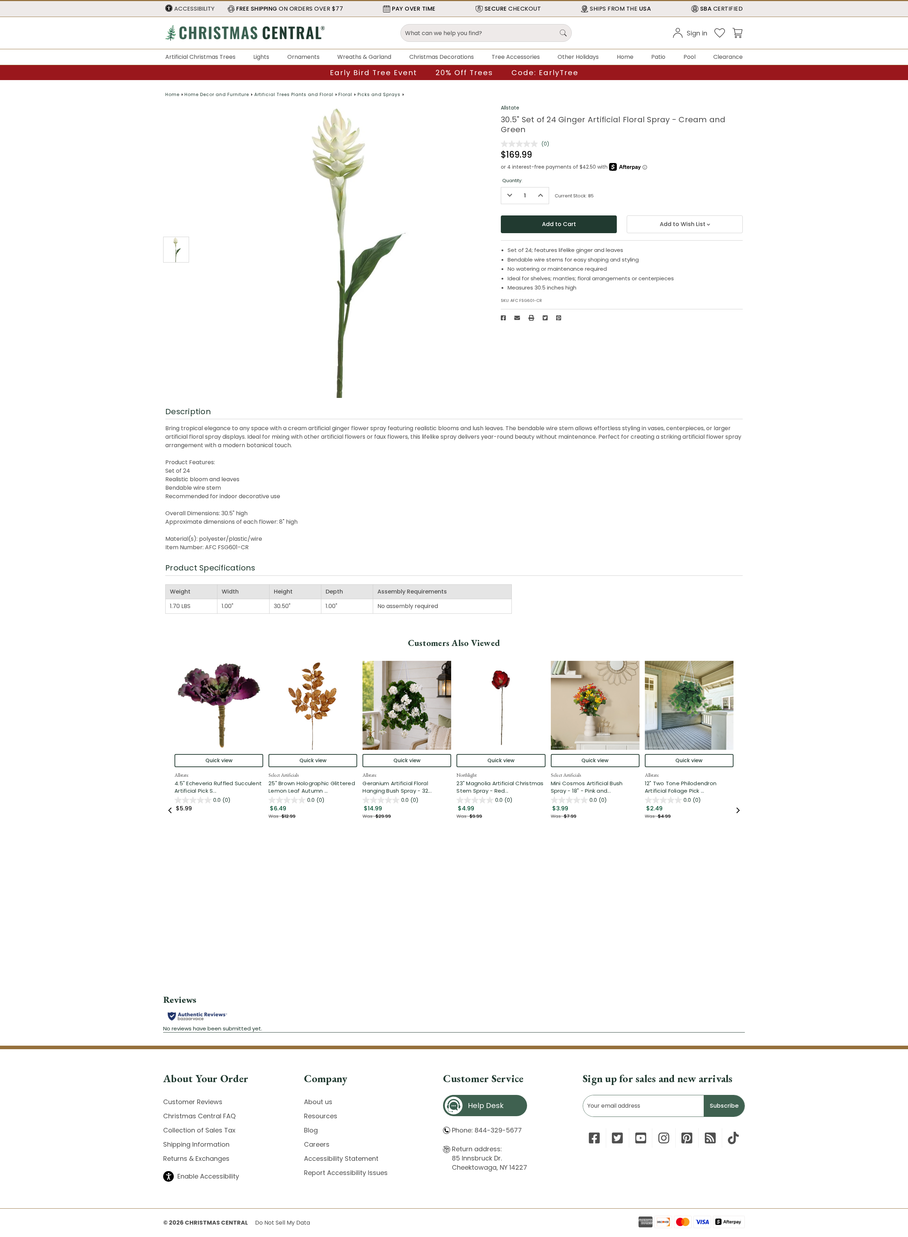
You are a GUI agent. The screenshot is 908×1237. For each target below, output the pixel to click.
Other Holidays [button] (578, 57)
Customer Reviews (192, 1101)
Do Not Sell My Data (282, 1223)
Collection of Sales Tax (199, 1130)
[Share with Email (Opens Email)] (517, 318)
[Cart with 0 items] (737, 32)
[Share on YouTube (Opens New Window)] (641, 1138)
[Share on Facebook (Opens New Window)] (503, 318)
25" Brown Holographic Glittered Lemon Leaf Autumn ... (312, 787)
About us (318, 1101)
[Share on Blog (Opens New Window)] (710, 1138)
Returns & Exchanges (196, 1158)
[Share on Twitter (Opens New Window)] (545, 318)
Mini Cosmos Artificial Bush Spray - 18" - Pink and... (595, 787)
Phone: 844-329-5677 (487, 1130)
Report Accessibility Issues (346, 1172)
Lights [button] (261, 57)
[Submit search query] (563, 32)
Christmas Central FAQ (199, 1116)
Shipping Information (196, 1144)
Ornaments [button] (303, 57)
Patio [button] (658, 57)
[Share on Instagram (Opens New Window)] (664, 1138)
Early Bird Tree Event (373, 73)
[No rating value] (521, 143)
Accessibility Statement (341, 1158)
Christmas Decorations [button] (441, 57)
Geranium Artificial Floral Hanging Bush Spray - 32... (406, 787)
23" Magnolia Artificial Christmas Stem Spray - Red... (500, 787)
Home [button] (625, 57)
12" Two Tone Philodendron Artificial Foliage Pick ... (689, 787)
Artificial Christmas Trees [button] (200, 57)
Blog (311, 1130)
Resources (320, 1116)
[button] (190, 9)
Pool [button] (689, 57)
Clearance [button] (728, 57)
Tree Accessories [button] (516, 57)
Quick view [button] (219, 760)
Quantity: (512, 180)
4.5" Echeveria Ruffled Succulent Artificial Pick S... (219, 787)
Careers (317, 1144)
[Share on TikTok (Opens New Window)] (733, 1138)
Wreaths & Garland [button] (364, 57)
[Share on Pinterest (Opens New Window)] (558, 318)
